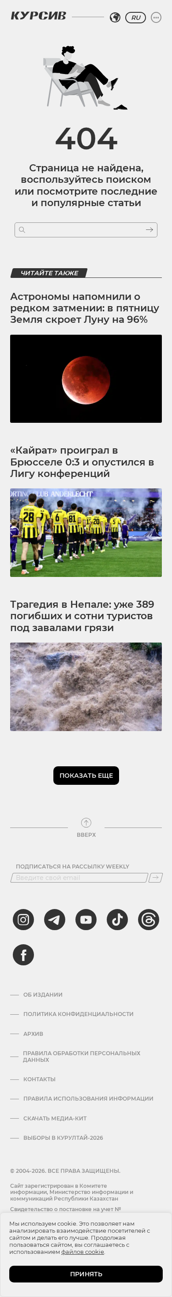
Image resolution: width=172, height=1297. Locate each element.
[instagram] (23, 919)
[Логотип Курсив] (38, 15)
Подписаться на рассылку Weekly (72, 867)
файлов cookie (82, 1251)
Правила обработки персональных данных (81, 1056)
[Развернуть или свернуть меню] (156, 17)
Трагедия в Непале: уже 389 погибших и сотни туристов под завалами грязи (82, 616)
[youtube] (86, 919)
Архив (33, 1034)
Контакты (39, 1079)
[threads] (148, 919)
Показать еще (86, 776)
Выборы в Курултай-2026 (63, 1138)
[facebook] (23, 954)
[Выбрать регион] (115, 17)
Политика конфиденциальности (78, 1014)
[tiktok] (117, 919)
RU (135, 18)
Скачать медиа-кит (54, 1119)
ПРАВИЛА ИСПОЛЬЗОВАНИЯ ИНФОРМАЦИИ (88, 1099)
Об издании (43, 995)
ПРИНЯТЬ (86, 1274)
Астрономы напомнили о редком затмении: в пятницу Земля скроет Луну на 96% (84, 308)
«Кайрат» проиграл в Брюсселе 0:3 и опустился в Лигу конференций (82, 462)
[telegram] (54, 919)
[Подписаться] (156, 878)
